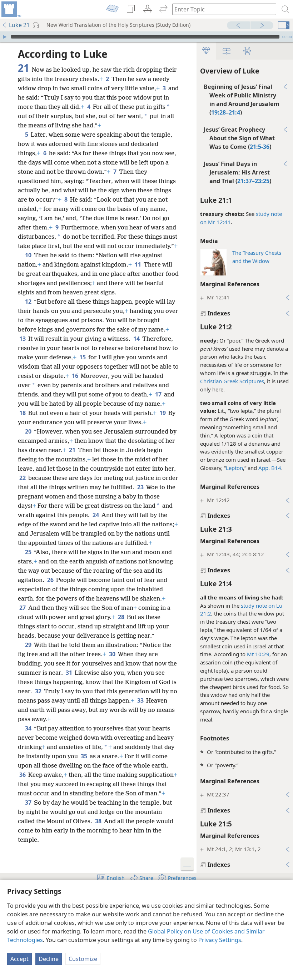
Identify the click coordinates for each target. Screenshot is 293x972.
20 (29, 431)
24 (96, 515)
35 (84, 756)
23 (141, 487)
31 (69, 673)
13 (23, 339)
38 (99, 821)
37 (29, 802)
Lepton (234, 467)
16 (75, 376)
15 (83, 357)
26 (51, 580)
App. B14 (269, 467)
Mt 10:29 (258, 654)
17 (159, 394)
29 (29, 645)
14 (137, 339)
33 (141, 700)
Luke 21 (19, 25)
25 (29, 552)
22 (23, 478)
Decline (49, 959)
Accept (19, 959)
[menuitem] (10, 9)
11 (138, 264)
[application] (146, 36)
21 (72, 450)
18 (23, 413)
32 (39, 691)
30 (112, 654)
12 (29, 301)
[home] (10, 9)
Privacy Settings (219, 940)
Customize (83, 959)
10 (29, 255)
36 (23, 775)
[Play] (5, 37)
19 (163, 413)
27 (23, 608)
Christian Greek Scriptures (232, 381)
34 (29, 728)
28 (121, 617)
